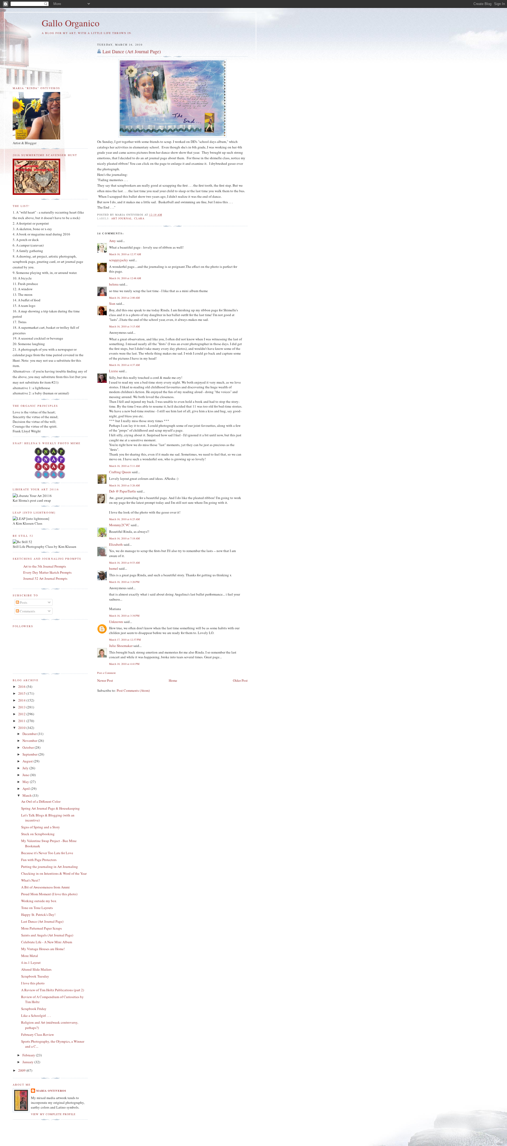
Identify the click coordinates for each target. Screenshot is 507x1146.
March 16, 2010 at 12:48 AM (125, 278)
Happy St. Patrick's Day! (38, 914)
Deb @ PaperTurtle (122, 491)
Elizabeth (116, 544)
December (29, 733)
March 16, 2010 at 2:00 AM (124, 297)
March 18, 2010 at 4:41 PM (124, 664)
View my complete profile (53, 1114)
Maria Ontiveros (51, 1090)
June (26, 774)
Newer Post (105, 680)
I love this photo (33, 983)
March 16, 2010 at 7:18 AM (124, 538)
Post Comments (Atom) (133, 690)
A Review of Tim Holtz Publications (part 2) (52, 990)
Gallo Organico (71, 23)
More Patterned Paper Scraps (41, 928)
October (28, 747)
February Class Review (37, 1034)
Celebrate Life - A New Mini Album (46, 942)
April (26, 788)
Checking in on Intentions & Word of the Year (54, 873)
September (30, 754)
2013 (22, 707)
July (25, 768)
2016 (22, 686)
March (27, 795)
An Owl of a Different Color (40, 801)
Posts (23, 602)
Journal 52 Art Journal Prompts (45, 578)
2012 (22, 714)
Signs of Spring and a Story (40, 827)
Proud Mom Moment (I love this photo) (49, 894)
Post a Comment (106, 673)
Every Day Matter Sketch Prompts (47, 572)
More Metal (29, 955)
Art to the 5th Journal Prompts (44, 566)
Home (173, 680)
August (28, 761)
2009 (22, 1070)
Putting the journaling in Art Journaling (49, 866)
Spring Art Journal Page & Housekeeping (50, 808)
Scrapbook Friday (33, 1008)
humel (113, 568)
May (26, 781)
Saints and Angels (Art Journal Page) (47, 935)
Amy (112, 240)
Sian (112, 303)
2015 (22, 693)
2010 (22, 727)
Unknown (116, 621)
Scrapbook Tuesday (35, 976)
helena (114, 284)
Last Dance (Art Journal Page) (131, 51)
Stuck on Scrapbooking (38, 833)
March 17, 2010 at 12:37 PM (125, 639)
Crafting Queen (120, 472)
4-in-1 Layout (31, 962)
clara (139, 218)
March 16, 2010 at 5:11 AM (124, 466)
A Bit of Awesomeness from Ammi (45, 887)
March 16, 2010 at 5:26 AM (124, 485)
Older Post (240, 680)
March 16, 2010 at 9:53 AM (124, 562)
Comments (27, 611)
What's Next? (30, 880)
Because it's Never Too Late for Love (47, 852)
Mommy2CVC (119, 525)
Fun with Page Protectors (39, 859)
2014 (22, 700)
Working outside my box (39, 900)
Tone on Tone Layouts (37, 907)
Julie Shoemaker (121, 645)
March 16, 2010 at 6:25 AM (124, 519)
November (30, 740)
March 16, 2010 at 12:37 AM (125, 254)
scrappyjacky (118, 260)
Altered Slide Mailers (36, 969)
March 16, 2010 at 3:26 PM (124, 582)
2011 (22, 720)
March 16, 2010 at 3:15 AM (124, 326)
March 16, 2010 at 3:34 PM (124, 615)
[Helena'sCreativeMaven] (50, 477)
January (28, 1062)
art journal (121, 218)
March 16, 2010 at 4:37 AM (124, 365)
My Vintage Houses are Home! (43, 948)
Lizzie (113, 371)
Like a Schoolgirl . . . (36, 1015)
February (29, 1055)
